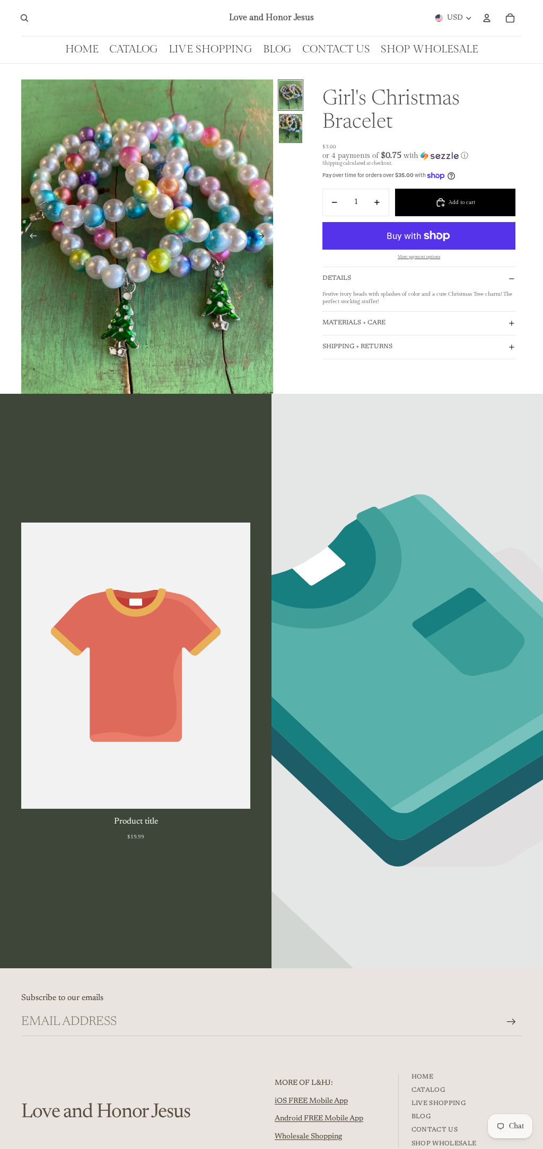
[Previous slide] (30, 237)
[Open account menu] (486, 18)
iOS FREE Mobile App (311, 1101)
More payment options (419, 256)
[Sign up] (511, 1021)
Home (422, 1077)
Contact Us (434, 1130)
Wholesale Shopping (308, 1137)
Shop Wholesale (444, 1144)
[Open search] (24, 18)
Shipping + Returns (357, 346)
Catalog (428, 1090)
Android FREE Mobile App (319, 1119)
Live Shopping (438, 1103)
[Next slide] (264, 237)
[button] (418, 156)
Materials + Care (354, 323)
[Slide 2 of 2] (290, 128)
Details (336, 278)
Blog (421, 1116)
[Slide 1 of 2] (290, 95)
